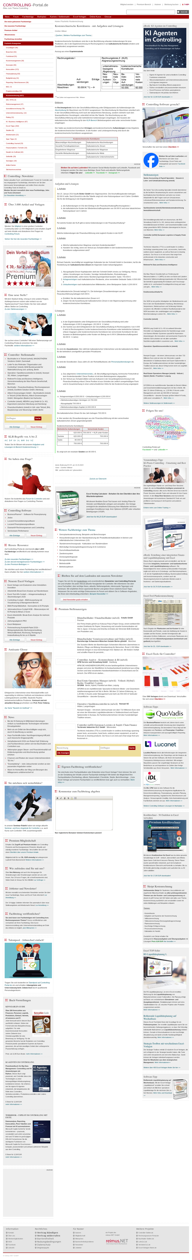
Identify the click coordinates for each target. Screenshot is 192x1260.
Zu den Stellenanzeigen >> (16, 309)
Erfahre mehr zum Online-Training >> (157, 508)
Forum (16, 17)
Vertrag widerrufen (48, 1235)
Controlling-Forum (12, 234)
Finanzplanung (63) (13, 74)
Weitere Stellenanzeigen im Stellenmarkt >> (159, 403)
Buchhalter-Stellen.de (146, 1239)
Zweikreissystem (66, 554)
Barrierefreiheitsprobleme (84, 1242)
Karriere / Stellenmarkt (59, 17)
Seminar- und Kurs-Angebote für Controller (22, 828)
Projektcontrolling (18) (14, 91)
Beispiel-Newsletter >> (99, 594)
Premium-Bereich (144, 4)
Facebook (12, 1245)
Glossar (108, 17)
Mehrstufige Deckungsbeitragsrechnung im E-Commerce (82, 547)
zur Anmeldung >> (42, 905)
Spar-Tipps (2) (11, 139)
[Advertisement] (28, 1193)
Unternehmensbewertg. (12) (16, 113)
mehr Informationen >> (34, 1054)
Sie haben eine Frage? (20, 459)
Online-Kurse (95, 17)
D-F (10, 440)
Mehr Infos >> (164, 203)
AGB (10, 1242)
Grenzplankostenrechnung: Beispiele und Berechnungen (82, 534)
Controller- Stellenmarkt (21, 354)
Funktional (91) (11, 56)
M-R (23, 440)
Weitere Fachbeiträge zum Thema (77, 35)
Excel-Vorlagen (79, 17)
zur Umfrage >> (39, 880)
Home (57, 21)
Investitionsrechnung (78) (15, 108)
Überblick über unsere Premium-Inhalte (24, 852)
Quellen (59, 35)
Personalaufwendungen (121, 362)
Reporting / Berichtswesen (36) (17, 82)
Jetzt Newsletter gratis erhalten (75, 600)
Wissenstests (9, 35)
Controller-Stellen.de (145, 1233)
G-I (15, 440)
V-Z (32, 440)
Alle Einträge (14, 427)
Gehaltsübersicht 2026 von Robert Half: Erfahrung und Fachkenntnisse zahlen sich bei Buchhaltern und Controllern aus (29, 743)
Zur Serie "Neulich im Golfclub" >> (18, 708)
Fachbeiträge (28, 17)
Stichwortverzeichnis (13, 169)
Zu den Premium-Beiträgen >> (17, 564)
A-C (6, 440)
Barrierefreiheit (45, 1238)
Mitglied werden (126, 4)
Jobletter (78, 1248)
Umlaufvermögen (70, 284)
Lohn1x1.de (142, 1242)
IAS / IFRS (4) (11, 100)
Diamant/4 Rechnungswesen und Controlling (26, 528)
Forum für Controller (34, 499)
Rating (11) (10, 117)
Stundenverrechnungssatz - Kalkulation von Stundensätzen (83, 544)
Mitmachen (79, 1239)
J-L (18, 440)
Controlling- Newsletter (20, 176)
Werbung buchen (171, 4)
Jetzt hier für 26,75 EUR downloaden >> (158, 587)
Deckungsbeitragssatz (68, 557)
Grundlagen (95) (12, 47)
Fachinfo (64, 21)
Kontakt (11, 1233)
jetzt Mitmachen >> (30, 928)
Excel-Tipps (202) (12, 126)
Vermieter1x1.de (144, 1245)
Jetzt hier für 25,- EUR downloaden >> (157, 646)
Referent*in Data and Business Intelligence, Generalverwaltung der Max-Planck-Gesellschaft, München (27, 381)
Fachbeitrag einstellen (13, 39)
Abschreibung (60, 110)
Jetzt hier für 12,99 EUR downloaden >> (158, 97)
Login (186, 4)
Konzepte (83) (11, 65)
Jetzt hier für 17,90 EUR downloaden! (157, 876)
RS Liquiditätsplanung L (155, 954)
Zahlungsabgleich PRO (17, 621)
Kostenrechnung (76, 21)
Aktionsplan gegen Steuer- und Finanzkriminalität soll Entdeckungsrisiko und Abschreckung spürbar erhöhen (29, 752)
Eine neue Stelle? (17, 295)
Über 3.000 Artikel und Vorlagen (26, 204)
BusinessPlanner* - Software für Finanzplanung (27, 514)
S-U (27, 440)
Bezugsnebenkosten (67, 560)
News (7, 17)
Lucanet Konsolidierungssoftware (21, 521)
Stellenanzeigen (151, 174)
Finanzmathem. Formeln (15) (16, 148)
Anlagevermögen (70, 279)
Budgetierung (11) (12, 78)
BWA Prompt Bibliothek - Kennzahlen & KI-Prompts (28, 606)
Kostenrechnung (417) (15, 95)
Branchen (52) (11, 52)
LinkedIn (11, 1248)
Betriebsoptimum (66, 567)
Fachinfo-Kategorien (12, 43)
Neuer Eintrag (36, 427)
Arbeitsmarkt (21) (12, 135)
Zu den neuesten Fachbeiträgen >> (19, 559)
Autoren (157, 4)
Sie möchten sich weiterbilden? (25, 783)
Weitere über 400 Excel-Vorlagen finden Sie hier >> (162, 1067)
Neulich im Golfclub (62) (14, 152)
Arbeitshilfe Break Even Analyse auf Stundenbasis (28, 591)
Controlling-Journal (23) (14, 143)
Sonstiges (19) (11, 161)
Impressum (43, 1247)
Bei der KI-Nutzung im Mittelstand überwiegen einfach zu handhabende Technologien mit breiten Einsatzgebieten (28, 723)
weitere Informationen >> (24, 346)
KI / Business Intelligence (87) (17, 122)
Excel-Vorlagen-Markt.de (147, 1248)
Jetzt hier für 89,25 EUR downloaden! (101, 517)
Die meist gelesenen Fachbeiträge (17, 22)
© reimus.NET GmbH (11, 1256)
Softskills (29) (11, 156)
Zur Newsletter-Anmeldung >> (15, 195)
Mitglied (18, 226)
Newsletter (79, 1245)
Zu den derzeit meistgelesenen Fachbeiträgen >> (25, 562)
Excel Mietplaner (14, 624)
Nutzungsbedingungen (49, 1241)
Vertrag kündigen (47, 1232)
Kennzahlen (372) (12, 69)
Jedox (10, 518)
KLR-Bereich (92, 120)
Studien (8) (10, 130)
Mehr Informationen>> (163, 1062)
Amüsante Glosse (17, 649)
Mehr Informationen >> (152, 735)
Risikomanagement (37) (14, 104)
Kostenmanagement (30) (15, 61)
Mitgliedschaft (80, 1236)
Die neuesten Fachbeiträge (15, 26)
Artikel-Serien (11, 165)
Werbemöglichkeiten (15, 1239)
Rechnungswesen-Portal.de (148, 1236)
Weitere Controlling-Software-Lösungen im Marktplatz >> (164, 806)
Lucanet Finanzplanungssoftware (21, 524)
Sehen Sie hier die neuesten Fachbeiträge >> (23, 239)
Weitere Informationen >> (35, 860)
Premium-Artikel (10, 30)
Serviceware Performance (18, 531)
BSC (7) (9, 87)
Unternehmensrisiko (84, 374)
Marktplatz (41, 17)
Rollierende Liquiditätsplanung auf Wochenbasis (160, 1017)
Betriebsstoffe (64, 563)
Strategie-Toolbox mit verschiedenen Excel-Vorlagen (164, 1045)
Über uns (11, 1236)
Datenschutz (43, 1244)
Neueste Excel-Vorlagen (21, 581)
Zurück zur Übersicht (98, 479)
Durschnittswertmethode (69, 550)
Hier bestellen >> (170, 941)
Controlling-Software (19, 510)
